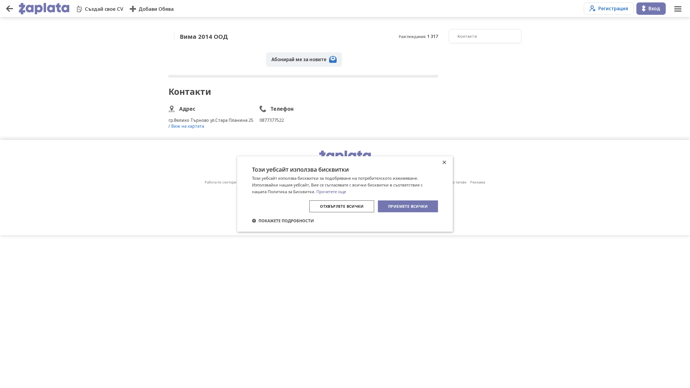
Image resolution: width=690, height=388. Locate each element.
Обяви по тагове (453, 182)
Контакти (467, 36)
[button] (283, 221)
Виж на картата (187, 126)
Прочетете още (331, 191)
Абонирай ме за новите (298, 59)
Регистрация (613, 8)
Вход (654, 8)
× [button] (444, 163)
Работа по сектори (220, 182)
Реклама (477, 182)
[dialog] (345, 194)
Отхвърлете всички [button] (342, 206)
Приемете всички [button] (408, 206)
